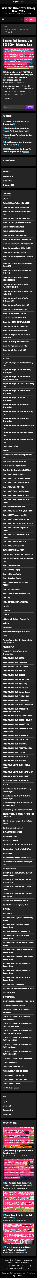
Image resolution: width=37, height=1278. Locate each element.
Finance (10, 1263)
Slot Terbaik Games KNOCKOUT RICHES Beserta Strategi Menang (18, 950)
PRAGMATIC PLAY (8, 647)
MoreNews (31, 1273)
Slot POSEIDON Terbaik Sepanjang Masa (17, 62)
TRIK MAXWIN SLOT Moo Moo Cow (13, 1075)
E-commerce (27, 1260)
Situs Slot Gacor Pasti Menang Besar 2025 (18, 9)
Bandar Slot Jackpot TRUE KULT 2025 (14, 313)
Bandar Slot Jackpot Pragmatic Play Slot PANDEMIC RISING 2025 (16, 285)
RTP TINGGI (6, 784)
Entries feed (7, 1106)
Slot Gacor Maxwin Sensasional (14, 54)
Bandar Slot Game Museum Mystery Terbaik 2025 (17, 212)
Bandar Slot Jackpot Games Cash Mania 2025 (17, 239)
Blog (11, 1260)
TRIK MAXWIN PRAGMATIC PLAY (13, 1067)
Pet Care (20, 1265)
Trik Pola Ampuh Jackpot (11, 1088)
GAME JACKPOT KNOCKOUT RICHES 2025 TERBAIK (16, 500)
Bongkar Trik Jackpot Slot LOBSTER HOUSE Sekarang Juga (16, 391)
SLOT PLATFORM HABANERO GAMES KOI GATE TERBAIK (17, 888)
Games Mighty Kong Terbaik (12, 578)
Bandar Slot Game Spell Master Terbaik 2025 (17, 222)
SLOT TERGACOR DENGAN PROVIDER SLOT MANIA (18, 988)
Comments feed (8, 1110)
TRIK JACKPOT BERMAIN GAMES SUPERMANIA (17, 1058)
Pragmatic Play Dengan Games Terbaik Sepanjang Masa (15, 652)
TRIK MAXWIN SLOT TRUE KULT (12, 1083)
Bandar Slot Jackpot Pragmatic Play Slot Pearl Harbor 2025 (17, 292)
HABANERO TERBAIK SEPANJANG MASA (15, 602)
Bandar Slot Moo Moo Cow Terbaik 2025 (15, 326)
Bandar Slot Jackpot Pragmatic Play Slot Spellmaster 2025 (16, 299)
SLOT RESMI (6, 909)
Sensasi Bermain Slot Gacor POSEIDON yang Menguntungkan (17, 790)
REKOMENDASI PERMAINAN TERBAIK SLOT (16, 780)
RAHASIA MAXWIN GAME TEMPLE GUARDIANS (17, 748)
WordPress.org (7, 1114)
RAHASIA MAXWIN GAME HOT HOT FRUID (16, 679)
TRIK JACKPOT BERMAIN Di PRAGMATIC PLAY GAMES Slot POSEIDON (17, 1038)
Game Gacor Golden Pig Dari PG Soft (14, 465)
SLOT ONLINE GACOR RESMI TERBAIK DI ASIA (18, 59)
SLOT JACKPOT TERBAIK (27, 57)
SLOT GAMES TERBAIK (11, 57)
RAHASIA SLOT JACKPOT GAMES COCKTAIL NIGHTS (16, 766)
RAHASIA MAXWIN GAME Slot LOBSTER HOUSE (17, 716)
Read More (9, 98)
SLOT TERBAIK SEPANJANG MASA (13, 984)
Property (27, 1265)
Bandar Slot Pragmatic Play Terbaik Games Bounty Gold (16, 336)
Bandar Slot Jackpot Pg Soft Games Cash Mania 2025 (18, 257)
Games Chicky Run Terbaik (11, 565)
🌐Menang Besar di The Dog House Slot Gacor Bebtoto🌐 (17, 1216)
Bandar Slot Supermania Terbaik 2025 (15, 346)
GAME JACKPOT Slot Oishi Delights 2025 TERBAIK (16, 529)
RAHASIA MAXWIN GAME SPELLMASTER (15, 739)
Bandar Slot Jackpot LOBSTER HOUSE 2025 (16, 252)
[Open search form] (21, 19)
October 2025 (7, 181)
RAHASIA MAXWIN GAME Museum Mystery (16, 692)
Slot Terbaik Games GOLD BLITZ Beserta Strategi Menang (18, 943)
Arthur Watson (8, 82)
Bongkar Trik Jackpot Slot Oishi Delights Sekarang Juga (16, 405)
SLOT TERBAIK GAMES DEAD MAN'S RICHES (16, 931)
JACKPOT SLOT (7, 610)
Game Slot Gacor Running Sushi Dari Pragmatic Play (18, 559)
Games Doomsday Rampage (11, 569)
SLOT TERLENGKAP (9, 993)
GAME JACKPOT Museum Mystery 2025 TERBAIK (18, 511)
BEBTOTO (6, 358)
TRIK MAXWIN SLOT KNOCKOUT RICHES (15, 1071)
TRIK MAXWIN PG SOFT (10, 1062)
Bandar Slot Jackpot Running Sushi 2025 (16, 305)
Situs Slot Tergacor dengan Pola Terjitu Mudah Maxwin (17, 822)
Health (17, 1263)
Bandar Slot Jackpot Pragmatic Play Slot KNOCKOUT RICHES (16, 278)
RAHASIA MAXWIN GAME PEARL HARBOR (16, 700)
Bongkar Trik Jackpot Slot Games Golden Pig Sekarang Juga (17, 371)
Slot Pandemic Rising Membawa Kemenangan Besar (17, 862)
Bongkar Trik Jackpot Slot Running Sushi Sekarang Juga (16, 419)
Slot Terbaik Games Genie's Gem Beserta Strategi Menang (16, 937)
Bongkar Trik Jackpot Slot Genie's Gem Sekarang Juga (18, 384)
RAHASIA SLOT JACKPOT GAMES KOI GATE (16, 776)
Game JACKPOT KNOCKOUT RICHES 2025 (16, 495)
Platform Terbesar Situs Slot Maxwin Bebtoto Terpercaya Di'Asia (17, 641)
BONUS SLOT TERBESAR (10, 446)
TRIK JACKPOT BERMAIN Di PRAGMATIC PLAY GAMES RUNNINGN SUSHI (17, 1024)
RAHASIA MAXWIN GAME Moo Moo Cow (15, 687)
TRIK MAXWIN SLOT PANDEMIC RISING (15, 1079)
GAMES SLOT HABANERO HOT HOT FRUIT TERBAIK (15, 583)
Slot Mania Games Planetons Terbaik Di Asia (17, 849)
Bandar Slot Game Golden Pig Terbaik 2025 (16, 207)
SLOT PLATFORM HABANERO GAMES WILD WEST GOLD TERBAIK (18, 895)
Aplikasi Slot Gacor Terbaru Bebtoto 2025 (16, 203)
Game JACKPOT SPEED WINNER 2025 (14, 541)
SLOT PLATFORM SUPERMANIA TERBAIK (15, 900)
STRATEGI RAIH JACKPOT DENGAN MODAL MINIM (18, 1001)
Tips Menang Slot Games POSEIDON (15, 64)
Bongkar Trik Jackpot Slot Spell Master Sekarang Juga (18, 426)
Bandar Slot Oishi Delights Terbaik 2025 (15, 330)
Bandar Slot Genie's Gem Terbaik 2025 (15, 235)
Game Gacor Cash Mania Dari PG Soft (14, 461)
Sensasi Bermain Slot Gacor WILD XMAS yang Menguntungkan (17, 797)
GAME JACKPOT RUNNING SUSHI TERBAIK (16, 519)
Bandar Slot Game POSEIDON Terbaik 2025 (16, 218)
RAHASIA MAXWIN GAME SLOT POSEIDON (16, 724)
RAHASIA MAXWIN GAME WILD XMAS (14, 761)
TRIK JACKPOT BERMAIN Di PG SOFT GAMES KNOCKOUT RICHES (16, 1017)
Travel (19, 1268)
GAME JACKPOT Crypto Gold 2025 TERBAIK (16, 478)
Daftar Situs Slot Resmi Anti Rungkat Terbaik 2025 (17, 455)
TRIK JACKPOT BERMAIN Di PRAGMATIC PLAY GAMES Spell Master (17, 1045)
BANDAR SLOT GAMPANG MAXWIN (13, 227)
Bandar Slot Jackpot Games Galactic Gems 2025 (18, 244)
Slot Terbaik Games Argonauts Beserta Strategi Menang (18, 918)
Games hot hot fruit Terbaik (12, 574)
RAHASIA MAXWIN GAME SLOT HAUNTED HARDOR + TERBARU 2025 (15, 710)
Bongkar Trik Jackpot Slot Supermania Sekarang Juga (18, 433)
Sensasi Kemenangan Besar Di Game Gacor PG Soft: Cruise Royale (17, 804)
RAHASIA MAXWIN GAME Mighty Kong (15, 683)
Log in (5, 1101)
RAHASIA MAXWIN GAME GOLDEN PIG (14, 675)
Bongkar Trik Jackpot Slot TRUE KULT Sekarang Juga (18, 440)
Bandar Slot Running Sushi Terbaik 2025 (16, 341)
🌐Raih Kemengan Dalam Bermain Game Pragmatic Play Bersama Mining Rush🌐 (17, 1184)
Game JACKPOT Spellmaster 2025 (13, 546)
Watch (32, 19)
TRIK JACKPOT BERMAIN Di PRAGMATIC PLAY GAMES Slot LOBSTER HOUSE (17, 1031)
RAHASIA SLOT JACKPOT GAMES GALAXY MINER (18, 772)
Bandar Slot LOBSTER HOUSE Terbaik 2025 (16, 322)
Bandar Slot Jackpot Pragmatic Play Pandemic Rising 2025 (17, 264)
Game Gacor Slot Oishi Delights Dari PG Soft (17, 470)
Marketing (6, 623)
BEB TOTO (6, 354)
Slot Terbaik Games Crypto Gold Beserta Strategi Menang (16, 925)
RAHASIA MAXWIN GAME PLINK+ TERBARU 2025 (18, 704)
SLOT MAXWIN (7, 853)
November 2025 (8, 176)
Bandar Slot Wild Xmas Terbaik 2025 (14, 350)
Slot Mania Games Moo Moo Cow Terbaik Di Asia (18, 844)
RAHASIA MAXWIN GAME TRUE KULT (14, 752)
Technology (11, 1268)
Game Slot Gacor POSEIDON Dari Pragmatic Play (18, 554)
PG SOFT (5, 635)
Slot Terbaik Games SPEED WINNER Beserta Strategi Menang (16, 971)
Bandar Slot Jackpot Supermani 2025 (15, 309)
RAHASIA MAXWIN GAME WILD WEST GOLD (16, 756)
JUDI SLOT (6, 614)
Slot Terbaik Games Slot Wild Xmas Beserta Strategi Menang (16, 964)
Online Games (7, 627)
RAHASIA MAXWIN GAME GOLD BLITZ (14, 671)
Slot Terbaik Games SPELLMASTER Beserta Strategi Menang (16, 978)
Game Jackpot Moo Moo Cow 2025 (14, 506)
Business (6, 450)
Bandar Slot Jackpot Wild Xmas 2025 (14, 318)
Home (6, 1260)
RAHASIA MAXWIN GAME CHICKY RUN (15, 662)
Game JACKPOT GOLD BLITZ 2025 (13, 487)
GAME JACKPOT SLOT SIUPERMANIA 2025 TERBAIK (16, 536)
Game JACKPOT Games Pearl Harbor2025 (16, 482)
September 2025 (8, 185)
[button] (3, 19)
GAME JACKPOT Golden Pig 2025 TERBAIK (16, 491)
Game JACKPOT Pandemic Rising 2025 (15, 515)
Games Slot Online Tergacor (12, 589)
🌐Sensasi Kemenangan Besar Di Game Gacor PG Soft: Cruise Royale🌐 (17, 1248)
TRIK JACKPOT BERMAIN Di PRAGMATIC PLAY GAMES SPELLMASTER (17, 1052)
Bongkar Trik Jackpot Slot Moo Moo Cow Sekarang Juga (16, 398)
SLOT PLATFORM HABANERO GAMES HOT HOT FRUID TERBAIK (17, 881)
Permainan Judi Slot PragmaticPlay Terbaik (16, 631)
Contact (26, 1268)
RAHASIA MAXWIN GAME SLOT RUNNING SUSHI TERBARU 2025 (18, 729)
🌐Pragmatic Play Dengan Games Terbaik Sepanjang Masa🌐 (18, 1151)
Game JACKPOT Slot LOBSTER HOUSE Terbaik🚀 (18, 523)
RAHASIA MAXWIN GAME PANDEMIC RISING (16, 696)
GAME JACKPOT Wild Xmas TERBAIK (14, 550)
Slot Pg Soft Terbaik (9, 868)
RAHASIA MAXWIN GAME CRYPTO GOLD (15, 666)
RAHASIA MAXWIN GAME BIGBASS (13, 658)
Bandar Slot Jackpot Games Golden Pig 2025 (17, 248)
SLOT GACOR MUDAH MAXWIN (12, 832)
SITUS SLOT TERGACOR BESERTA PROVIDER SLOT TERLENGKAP (18, 815)
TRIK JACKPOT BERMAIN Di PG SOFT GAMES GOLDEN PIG (16, 1011)
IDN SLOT (6, 606)
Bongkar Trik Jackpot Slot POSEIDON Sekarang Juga (18, 412)
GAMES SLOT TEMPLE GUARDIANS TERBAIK (16, 593)
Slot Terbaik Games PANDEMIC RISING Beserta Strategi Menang (18, 957)
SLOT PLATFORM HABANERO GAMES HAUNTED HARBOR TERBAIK (17, 874)
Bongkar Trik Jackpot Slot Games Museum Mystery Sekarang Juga (16, 378)
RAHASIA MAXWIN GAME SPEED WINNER (15, 735)
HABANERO (6, 598)
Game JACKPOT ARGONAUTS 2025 (13, 474)
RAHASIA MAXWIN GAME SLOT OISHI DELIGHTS (17, 720)
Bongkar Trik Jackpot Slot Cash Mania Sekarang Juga (18, 364)
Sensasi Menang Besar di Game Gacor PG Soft (17, 809)
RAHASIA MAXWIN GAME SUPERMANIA (15, 744)
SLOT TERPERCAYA (9, 997)
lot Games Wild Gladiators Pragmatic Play (16, 619)
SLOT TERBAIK (7, 913)
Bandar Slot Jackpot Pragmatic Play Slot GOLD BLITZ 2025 (17, 271)
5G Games (6, 199)
